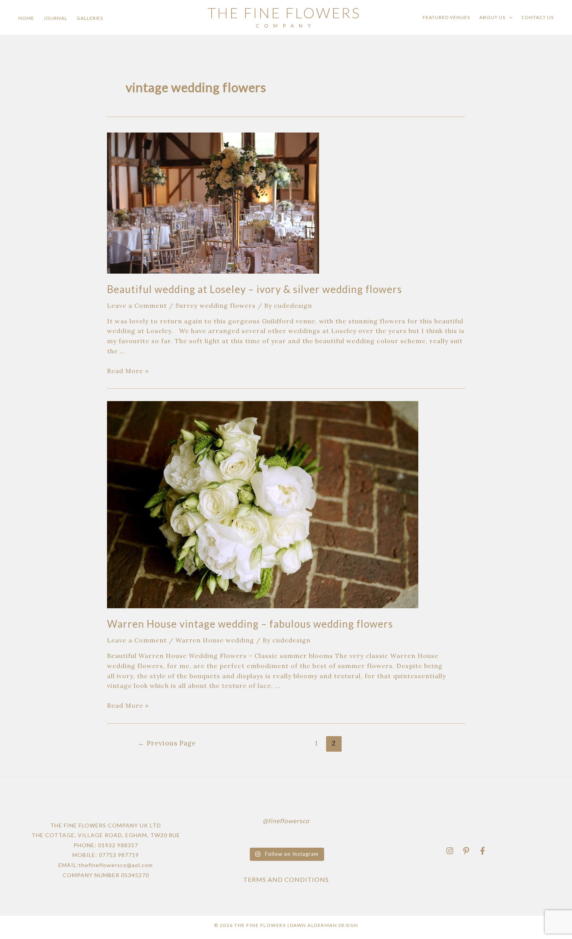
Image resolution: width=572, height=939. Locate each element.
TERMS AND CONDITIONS (286, 879)
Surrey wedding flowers (215, 305)
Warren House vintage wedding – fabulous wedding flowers (250, 624)
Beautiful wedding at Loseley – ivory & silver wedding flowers (254, 289)
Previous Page (167, 743)
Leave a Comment (137, 305)
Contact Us (537, 17)
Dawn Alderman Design (324, 925)
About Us (492, 17)
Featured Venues (446, 17)
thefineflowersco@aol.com (116, 865)
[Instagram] (450, 851)
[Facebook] (482, 851)
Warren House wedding (214, 640)
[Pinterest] (466, 851)
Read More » (128, 371)
